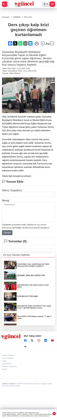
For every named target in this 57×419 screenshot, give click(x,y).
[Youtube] (52, 340)
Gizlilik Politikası (8, 355)
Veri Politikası (7, 364)
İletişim (4, 369)
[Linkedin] (45, 340)
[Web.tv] (25, 346)
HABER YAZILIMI (8, 384)
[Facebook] (25, 340)
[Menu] (52, 4)
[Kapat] (54, 413)
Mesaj (5, 200)
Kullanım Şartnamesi (9, 366)
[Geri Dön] (4, 4)
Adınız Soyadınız (12, 190)
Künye (4, 361)
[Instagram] (38, 340)
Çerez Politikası (7, 358)
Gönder (7, 232)
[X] (32, 340)
